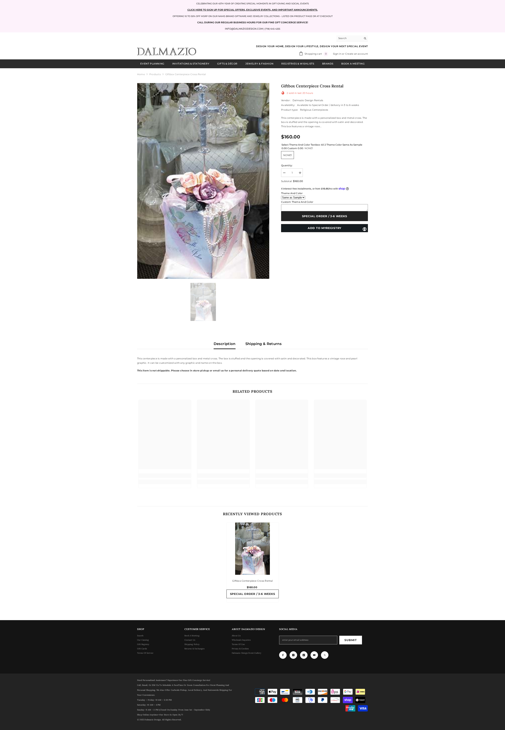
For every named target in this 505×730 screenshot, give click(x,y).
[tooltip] (364, 229)
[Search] (352, 38)
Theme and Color (292, 193)
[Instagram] (293, 655)
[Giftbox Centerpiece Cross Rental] (252, 548)
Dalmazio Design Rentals (308, 100)
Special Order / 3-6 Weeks (324, 216)
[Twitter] (324, 655)
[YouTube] (314, 655)
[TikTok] (304, 655)
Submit (350, 640)
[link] (165, 475)
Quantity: (287, 165)
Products (155, 74)
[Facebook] (283, 655)
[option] (203, 181)
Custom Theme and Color (297, 201)
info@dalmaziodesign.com (244, 28)
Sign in (337, 53)
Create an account (356, 53)
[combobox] (349, 38)
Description (225, 344)
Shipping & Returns (263, 344)
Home (141, 74)
